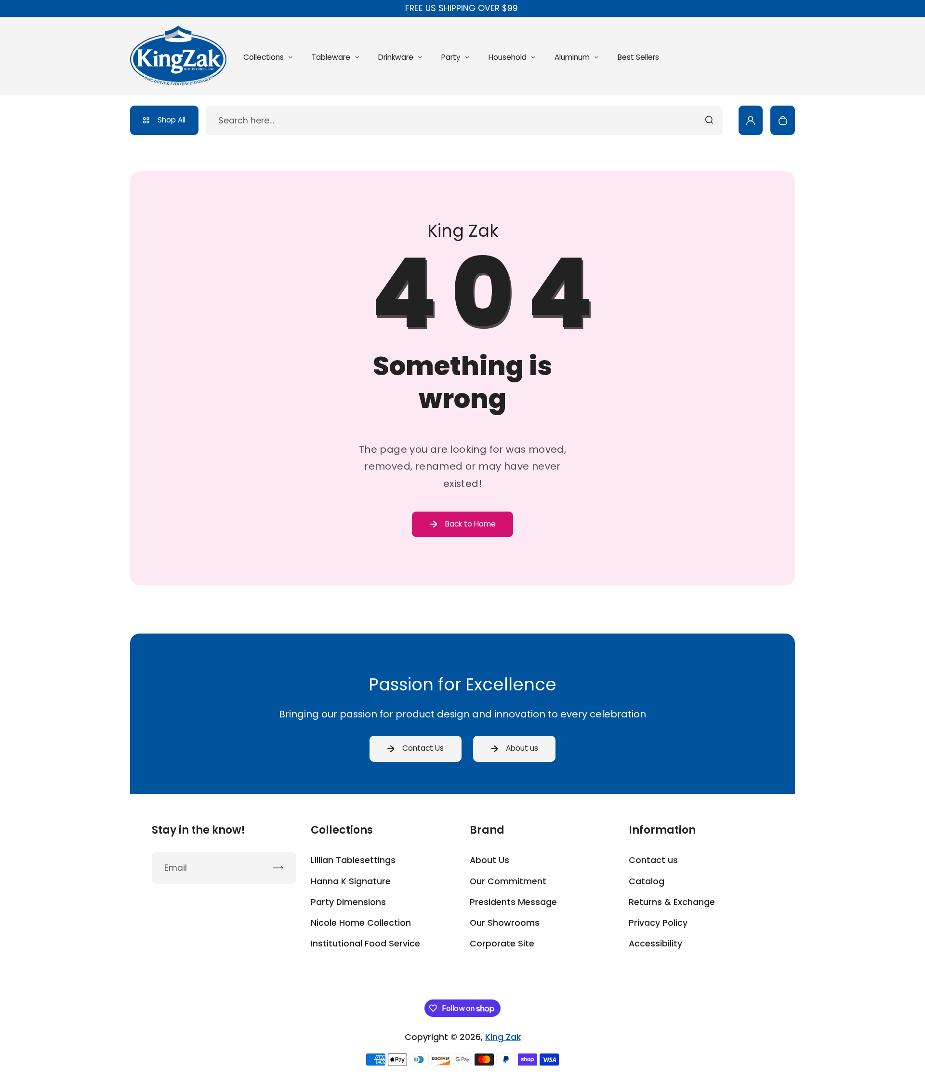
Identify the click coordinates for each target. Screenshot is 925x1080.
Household (508, 57)
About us (522, 748)
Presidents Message (513, 902)
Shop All (171, 120)
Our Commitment (508, 881)
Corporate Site (502, 943)
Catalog (646, 881)
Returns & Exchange (672, 902)
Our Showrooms (505, 923)
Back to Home (470, 524)
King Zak (503, 1037)
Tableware (331, 57)
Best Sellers (638, 57)
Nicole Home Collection (361, 923)
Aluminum (572, 57)
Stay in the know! (198, 830)
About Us (489, 860)
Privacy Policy (658, 923)
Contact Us (423, 748)
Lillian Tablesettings (353, 860)
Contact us (653, 860)
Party (451, 57)
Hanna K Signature (351, 881)
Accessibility (655, 943)
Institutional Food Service (365, 943)
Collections (263, 57)
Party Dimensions (348, 902)
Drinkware (395, 57)
